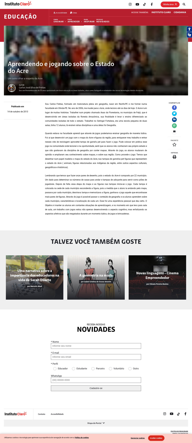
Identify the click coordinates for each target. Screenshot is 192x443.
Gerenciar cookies (138, 438)
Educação (20, 17)
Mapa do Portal (94, 423)
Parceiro (100, 368)
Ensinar (59, 21)
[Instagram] (130, 4)
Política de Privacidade (179, 431)
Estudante (82, 368)
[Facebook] (151, 4)
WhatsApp (56, 375)
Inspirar (89, 21)
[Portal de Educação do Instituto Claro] (15, 415)
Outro (136, 368)
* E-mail (55, 352)
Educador (63, 368)
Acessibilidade (61, 13)
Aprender (74, 21)
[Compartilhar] (174, 107)
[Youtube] (137, 4)
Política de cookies (82, 438)
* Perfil (54, 363)
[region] (96, 438)
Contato (41, 414)
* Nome (55, 341)
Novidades (103, 21)
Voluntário (119, 368)
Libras (74, 13)
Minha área (168, 5)
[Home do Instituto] (18, 4)
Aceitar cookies (156, 438)
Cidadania (180, 12)
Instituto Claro (161, 12)
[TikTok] (144, 4)
